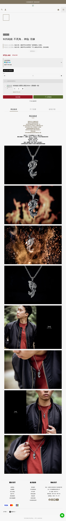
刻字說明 (33, 491)
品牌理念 (12, 487)
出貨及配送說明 (33, 500)
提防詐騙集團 (12, 498)
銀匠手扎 (12, 493)
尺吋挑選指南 (33, 489)
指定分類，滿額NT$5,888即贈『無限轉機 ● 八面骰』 (23, 45)
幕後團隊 (12, 489)
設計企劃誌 (12, 491)
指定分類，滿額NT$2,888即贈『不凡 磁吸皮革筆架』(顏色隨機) (26, 47)
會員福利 (33, 487)
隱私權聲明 (12, 495)
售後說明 (33, 495)
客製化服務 (33, 493)
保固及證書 (33, 498)
